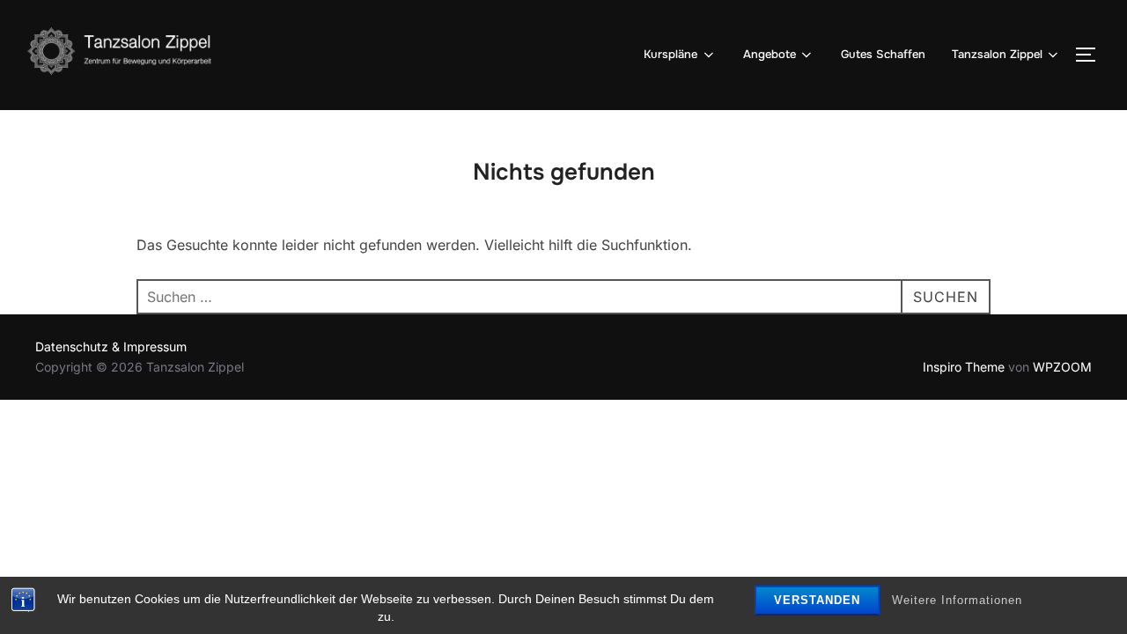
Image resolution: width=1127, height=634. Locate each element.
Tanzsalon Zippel (997, 54)
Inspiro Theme (964, 366)
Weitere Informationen (957, 600)
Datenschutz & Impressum (111, 346)
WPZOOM (1062, 366)
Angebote (769, 54)
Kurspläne (670, 54)
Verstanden (817, 600)
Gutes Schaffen (883, 54)
